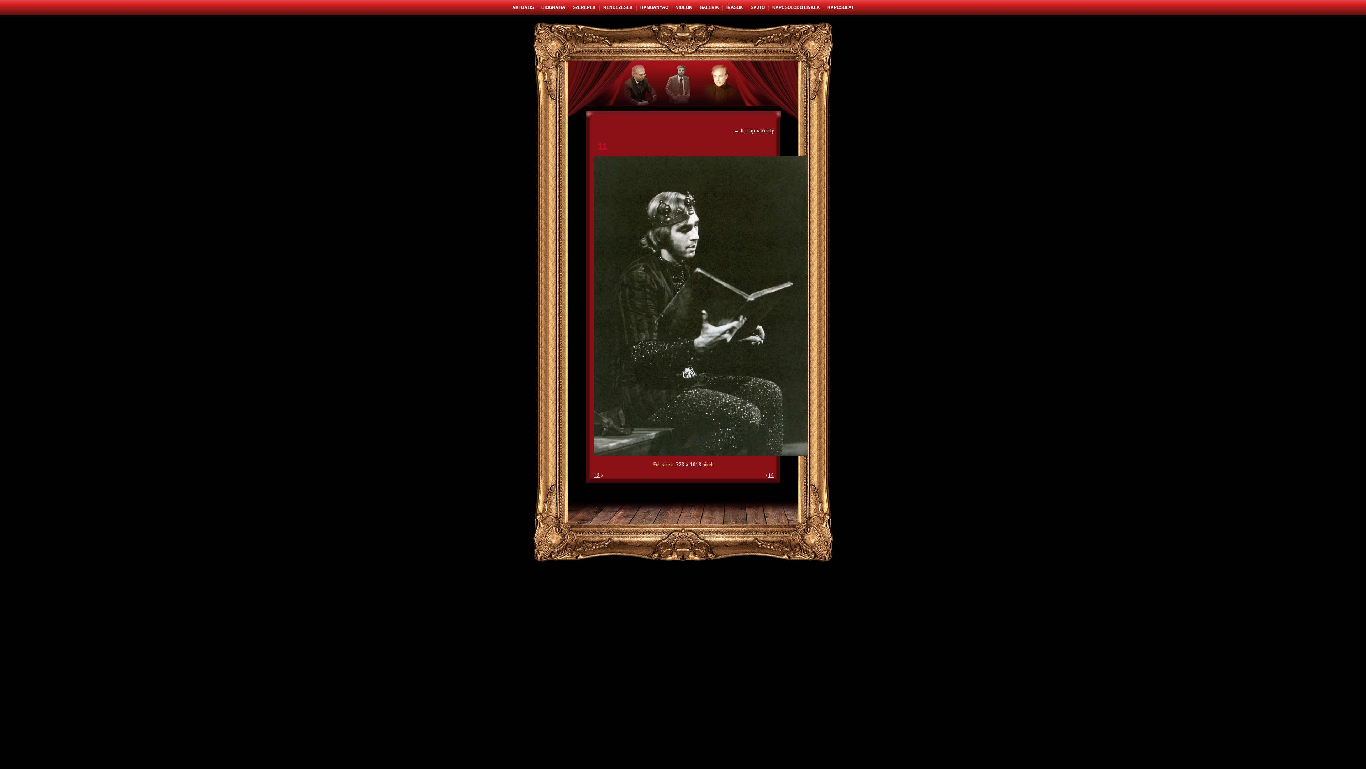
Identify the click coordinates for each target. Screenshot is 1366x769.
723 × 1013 (688, 464)
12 (597, 475)
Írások (734, 7)
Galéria (709, 7)
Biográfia (553, 7)
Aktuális (523, 7)
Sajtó (758, 7)
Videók (684, 7)
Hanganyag (654, 7)
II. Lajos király (754, 130)
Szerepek (584, 7)
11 (602, 146)
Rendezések (618, 7)
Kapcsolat (840, 7)
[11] (702, 454)
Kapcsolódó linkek (796, 7)
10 (771, 475)
